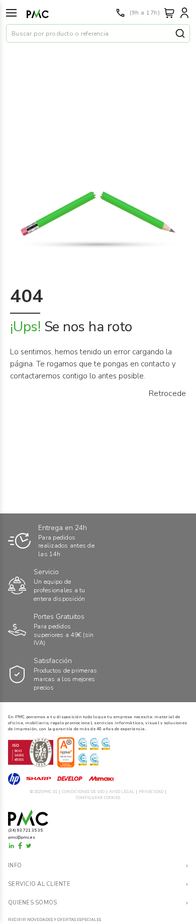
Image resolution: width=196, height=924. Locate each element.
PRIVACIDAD (151, 792)
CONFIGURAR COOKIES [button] (98, 798)
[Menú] (11, 13)
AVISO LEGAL (121, 792)
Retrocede (167, 393)
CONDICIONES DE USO (83, 792)
